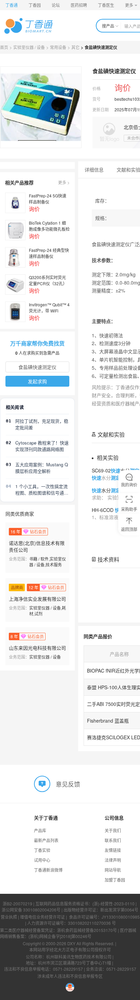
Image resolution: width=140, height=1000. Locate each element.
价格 (96, 88)
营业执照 (9, 917)
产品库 (40, 830)
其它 (75, 47)
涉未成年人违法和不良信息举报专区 (70, 976)
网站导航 (113, 870)
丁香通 (11, 5)
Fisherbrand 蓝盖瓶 (108, 720)
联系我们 (113, 840)
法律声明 (113, 860)
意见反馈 (68, 783)
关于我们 (113, 830)
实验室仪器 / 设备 (29, 47)
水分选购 (113, 490)
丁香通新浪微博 (48, 870)
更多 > (64, 182)
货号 (96, 99)
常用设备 (58, 47)
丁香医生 (106, 5)
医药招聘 (79, 5)
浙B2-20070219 (17, 903)
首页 (4, 47)
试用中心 (42, 860)
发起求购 (37, 381)
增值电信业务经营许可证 (42, 917)
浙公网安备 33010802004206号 (31, 910)
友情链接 (113, 850)
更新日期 (100, 109)
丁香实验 (42, 850)
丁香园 (35, 5)
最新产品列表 (46, 840)
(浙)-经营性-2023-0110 (113, 903)
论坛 (56, 5)
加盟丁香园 (115, 880)
